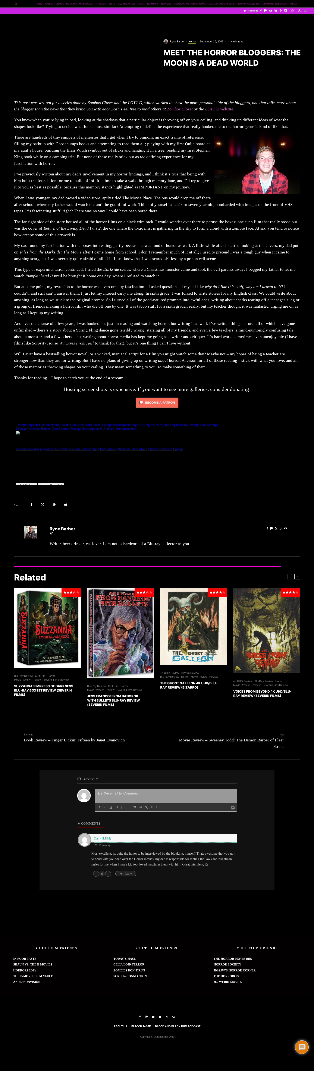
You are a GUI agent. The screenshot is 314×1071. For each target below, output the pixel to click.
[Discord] (285, 10)
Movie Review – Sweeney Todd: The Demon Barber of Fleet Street (231, 741)
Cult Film (40, 675)
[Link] (147, 807)
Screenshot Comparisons (190, 4)
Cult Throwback (148, 4)
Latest (49, 4)
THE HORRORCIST (227, 976)
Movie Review (22, 679)
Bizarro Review (190, 673)
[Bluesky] (275, 10)
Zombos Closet (180, 109)
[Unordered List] (129, 807)
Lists (112, 4)
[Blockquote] (135, 807)
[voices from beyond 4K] (266, 630)
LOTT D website (219, 109)
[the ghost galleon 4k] (193, 626)
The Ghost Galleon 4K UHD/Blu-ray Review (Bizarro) (188, 685)
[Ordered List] (123, 807)
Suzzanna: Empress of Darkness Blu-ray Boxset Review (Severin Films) (43, 690)
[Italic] (105, 807)
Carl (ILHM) (102, 838)
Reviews (166, 4)
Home (39, 4)
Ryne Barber (177, 41)
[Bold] (99, 807)
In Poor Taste (141, 1026)
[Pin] (54, 504)
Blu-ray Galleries (249, 4)
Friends (101, 4)
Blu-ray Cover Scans (222, 4)
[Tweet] (42, 504)
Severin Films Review (56, 679)
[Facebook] (261, 10)
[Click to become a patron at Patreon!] (157, 408)
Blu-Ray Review (23, 675)
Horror (192, 41)
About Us (120, 1026)
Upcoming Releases (275, 4)
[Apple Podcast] (280, 10)
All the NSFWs (126, 4)
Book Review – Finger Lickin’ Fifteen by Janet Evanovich (74, 737)
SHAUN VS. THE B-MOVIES (32, 964)
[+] (158, 806)
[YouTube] (270, 10)
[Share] (31, 504)
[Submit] (65, 504)
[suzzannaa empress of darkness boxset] (47, 628)
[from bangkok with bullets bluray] (120, 633)
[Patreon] (265, 10)
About (293, 4)
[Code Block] (141, 807)
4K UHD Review (169, 673)
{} (152, 806)
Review (37, 679)
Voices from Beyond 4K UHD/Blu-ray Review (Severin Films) (262, 693)
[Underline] (111, 807)
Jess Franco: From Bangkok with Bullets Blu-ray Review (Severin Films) (113, 700)
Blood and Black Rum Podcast (75, 4)
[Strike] (117, 807)
